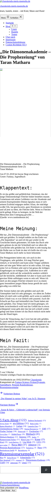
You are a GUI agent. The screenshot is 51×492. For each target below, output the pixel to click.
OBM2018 (34, 445)
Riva (3, 458)
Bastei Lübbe (35, 423)
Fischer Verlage (8, 431)
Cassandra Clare (34, 426)
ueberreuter (15, 463)
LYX (41, 442)
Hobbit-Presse (18, 434)
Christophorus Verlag (11, 429)
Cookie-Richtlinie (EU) (16, 45)
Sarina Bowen (13, 457)
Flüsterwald (23, 431)
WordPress (23, 487)
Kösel (4, 442)
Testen (14, 34)
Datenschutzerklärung (15, 42)
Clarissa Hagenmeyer (32, 429)
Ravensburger (24, 450)
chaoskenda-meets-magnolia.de (14, 6)
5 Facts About (13, 420)
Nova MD (19, 444)
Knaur (40, 439)
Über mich (10, 37)
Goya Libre (5, 434)
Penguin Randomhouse (22, 385)
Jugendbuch (5, 385)
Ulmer (26, 463)
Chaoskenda (36, 379)
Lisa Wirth (29, 442)
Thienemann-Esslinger (38, 460)
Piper (42, 447)
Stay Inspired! (7, 460)
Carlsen (21, 426)
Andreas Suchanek (37, 420)
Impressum (10, 39)
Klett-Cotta (27, 440)
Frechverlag (36, 431)
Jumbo (35, 437)
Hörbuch (33, 434)
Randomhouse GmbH (8, 450)
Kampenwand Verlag (10, 440)
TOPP (4, 463)
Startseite (10, 23)
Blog (8, 26)
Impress (25, 437)
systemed (20, 460)
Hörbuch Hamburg (9, 437)
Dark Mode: (6, 490)
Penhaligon (31, 448)
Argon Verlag (6, 423)
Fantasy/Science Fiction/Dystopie (30, 382)
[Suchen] (46, 469)
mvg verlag (5, 445)
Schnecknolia (27, 457)
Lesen (14, 29)
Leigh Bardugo (15, 442)
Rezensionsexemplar (9, 387)
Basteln (14, 32)
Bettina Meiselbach (7, 426)
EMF (46, 429)
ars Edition (21, 423)
